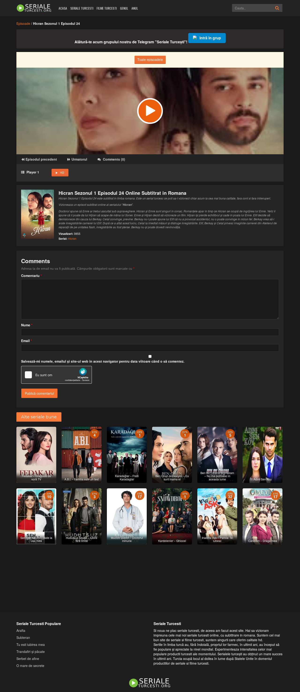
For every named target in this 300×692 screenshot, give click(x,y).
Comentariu (31, 275)
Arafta (20, 630)
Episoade (23, 23)
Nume (26, 325)
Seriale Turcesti (81, 8)
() (114, 159)
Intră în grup (210, 37)
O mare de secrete (30, 665)
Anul (134, 8)
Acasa (63, 8)
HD (62, 172)
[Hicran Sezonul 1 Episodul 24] (150, 111)
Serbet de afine (27, 658)
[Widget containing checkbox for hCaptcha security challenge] (56, 375)
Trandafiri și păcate (30, 651)
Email (26, 340)
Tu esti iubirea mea (30, 644)
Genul (124, 8)
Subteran (23, 637)
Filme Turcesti (107, 8)
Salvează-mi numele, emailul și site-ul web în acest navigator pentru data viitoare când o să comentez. (102, 361)
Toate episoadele (150, 59)
